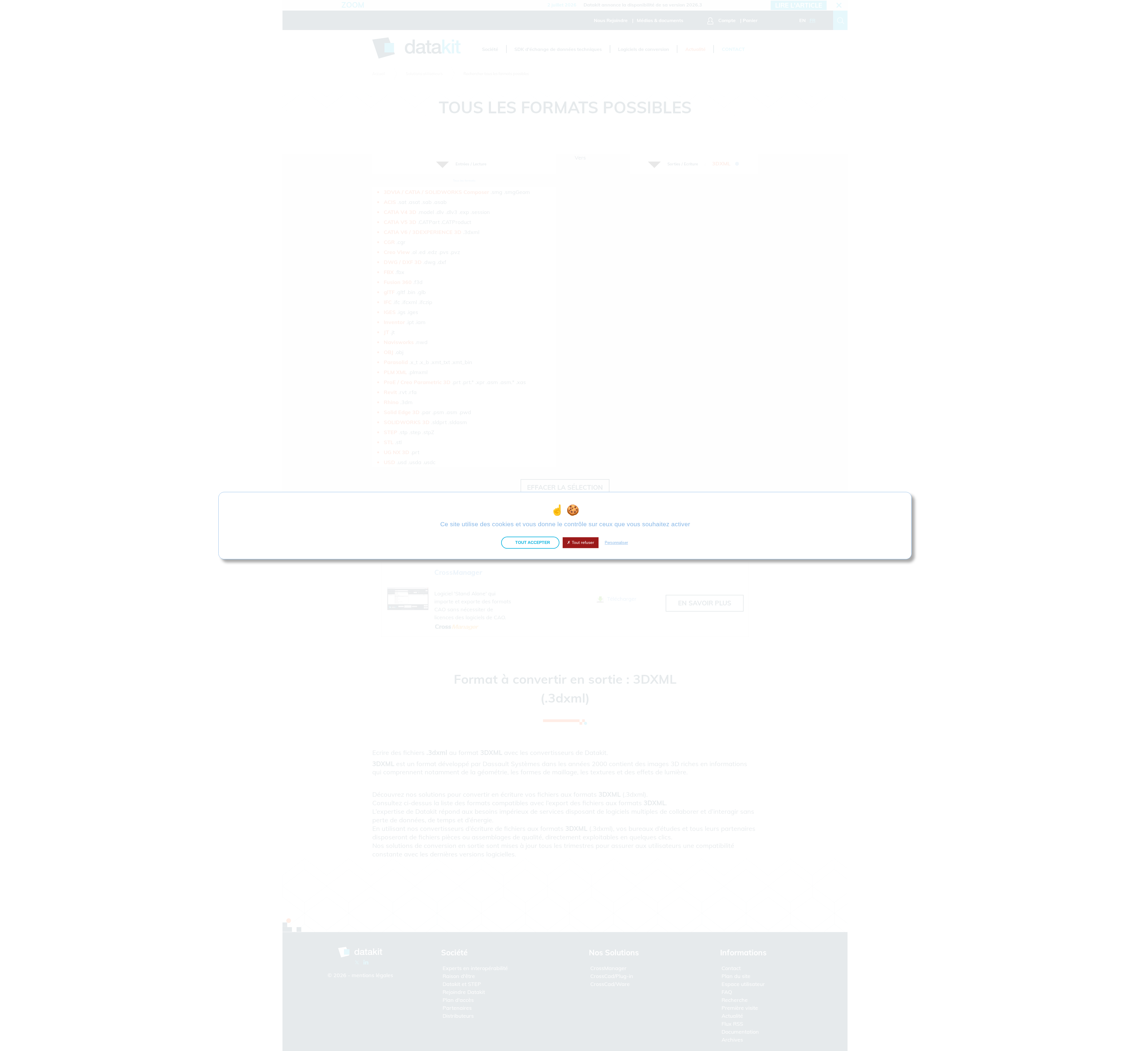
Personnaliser (616, 542)
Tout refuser (582, 542)
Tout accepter (532, 542)
